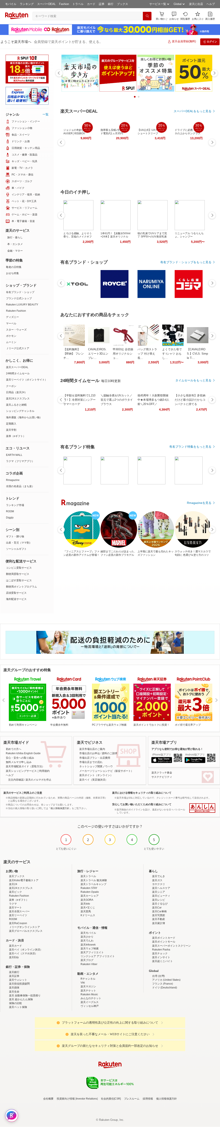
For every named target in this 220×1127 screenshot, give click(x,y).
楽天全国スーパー (19, 911)
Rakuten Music (89, 994)
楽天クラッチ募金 (161, 772)
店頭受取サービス (16, 592)
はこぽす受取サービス (19, 580)
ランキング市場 (15, 505)
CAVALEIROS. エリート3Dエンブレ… (98, 354)
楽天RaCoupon (18, 923)
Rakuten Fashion (16, 310)
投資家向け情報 (66, 1098)
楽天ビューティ (161, 895)
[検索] (147, 16)
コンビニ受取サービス (19, 567)
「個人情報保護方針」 (60, 808)
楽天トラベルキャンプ (93, 884)
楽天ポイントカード (163, 937)
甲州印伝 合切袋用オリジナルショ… (123, 354)
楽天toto (85, 903)
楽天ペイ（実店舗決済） (93, 779)
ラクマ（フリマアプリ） (20, 461)
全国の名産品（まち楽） (20, 486)
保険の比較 (15, 1003)
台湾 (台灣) (158, 975)
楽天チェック (160, 953)
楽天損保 (14, 987)
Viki (83, 982)
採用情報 (148, 1098)
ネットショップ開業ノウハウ (96, 766)
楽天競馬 (86, 911)
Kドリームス (88, 915)
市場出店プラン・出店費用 (94, 757)
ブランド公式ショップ (19, 298)
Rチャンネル (88, 978)
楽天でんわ (87, 940)
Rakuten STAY (89, 888)
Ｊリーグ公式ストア (17, 348)
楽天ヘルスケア (161, 888)
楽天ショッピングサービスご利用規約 (28, 770)
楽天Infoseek (88, 944)
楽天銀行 (14, 972)
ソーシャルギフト (16, 548)
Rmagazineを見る (199, 503)
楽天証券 (14, 975)
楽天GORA (87, 899)
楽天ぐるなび (160, 903)
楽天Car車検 (159, 911)
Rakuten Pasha (161, 949)
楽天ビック (15, 891)
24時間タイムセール (18, 373)
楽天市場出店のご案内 (92, 749)
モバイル (10, 4)
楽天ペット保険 (18, 1007)
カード (91, 4)
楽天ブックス (16, 876)
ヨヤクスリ (158, 884)
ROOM (10, 511)
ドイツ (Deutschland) (164, 987)
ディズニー (12, 317)
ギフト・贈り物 (15, 536)
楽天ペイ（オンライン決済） (26, 949)
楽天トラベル (88, 876)
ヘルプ (210, 4)
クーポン (11, 386)
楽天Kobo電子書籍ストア (23, 880)
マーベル (11, 323)
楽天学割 (11, 429)
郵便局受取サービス (17, 574)
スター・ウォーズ (16, 329)
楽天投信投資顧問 (19, 983)
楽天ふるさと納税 (16, 404)
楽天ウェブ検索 (90, 948)
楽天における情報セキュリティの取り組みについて (141, 792)
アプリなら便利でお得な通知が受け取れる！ (177, 749)
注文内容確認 (16, 779)
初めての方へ (13, 749)
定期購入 (11, 423)
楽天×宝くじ (88, 907)
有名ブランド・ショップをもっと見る (185, 262)
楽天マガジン (88, 986)
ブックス (122, 4)
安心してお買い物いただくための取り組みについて (141, 804)
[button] (174, 16)
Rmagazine (13, 480)
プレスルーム (131, 1098)
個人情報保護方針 (166, 1098)
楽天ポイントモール (163, 941)
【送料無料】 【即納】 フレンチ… (73, 354)
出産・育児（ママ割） (19, 542)
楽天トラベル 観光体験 (94, 880)
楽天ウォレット (18, 979)
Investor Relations (86, 1098)
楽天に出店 (196, 4)
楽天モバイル (88, 932)
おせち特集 (12, 273)
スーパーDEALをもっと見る (192, 111)
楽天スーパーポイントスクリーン (171, 945)
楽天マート (15, 907)
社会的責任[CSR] (111, 1098)
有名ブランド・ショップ (20, 292)
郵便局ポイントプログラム (21, 586)
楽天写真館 (158, 915)
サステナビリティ (161, 776)
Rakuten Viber (89, 964)
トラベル (78, 4)
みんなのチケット (91, 998)
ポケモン (11, 335)
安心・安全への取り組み (20, 757)
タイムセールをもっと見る (193, 380)
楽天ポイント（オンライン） (96, 775)
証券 (101, 4)
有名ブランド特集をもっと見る (190, 446)
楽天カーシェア (90, 895)
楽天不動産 (158, 919)
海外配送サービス (16, 599)
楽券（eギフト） (16, 436)
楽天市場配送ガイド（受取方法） (25, 766)
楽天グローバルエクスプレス (26, 930)
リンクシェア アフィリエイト (98, 956)
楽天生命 (14, 991)
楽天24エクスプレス (18, 398)
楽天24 (13, 884)
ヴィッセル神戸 (90, 1006)
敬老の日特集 (13, 267)
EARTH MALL (14, 454)
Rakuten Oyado (90, 891)
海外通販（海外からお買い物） (24, 417)
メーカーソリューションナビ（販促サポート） (106, 770)
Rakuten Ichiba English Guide (23, 753)
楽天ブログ (87, 960)
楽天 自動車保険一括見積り (25, 995)
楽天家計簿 (158, 923)
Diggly (10, 517)
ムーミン (11, 342)
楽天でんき (158, 876)
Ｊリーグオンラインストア (24, 927)
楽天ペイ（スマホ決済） (23, 953)
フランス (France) (162, 983)
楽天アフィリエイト (92, 952)
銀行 (110, 4)
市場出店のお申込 (89, 753)
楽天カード (15, 945)
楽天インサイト (161, 957)
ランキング (27, 4)
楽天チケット (88, 990)
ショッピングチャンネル (20, 410)
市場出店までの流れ (90, 762)
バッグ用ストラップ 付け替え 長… (147, 354)
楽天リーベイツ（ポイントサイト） (26, 379)
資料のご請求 (109, 753)
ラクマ (13, 903)
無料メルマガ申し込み (19, 762)
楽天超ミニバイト (162, 961)
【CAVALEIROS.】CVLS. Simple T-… (197, 354)
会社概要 (48, 1098)
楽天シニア (158, 891)
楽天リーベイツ (18, 915)
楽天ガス (157, 880)
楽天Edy (14, 957)
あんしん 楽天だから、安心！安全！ (202, 808)
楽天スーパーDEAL (17, 367)
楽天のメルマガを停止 (38, 779)
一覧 (46, 114)
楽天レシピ (158, 899)
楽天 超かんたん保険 (21, 999)
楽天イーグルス (90, 1002)
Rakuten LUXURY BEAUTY (22, 304)
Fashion (64, 4)
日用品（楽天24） (16, 392)
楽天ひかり (87, 936)
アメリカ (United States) (166, 979)
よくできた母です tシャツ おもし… (172, 354)
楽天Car (157, 907)
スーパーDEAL (46, 4)
